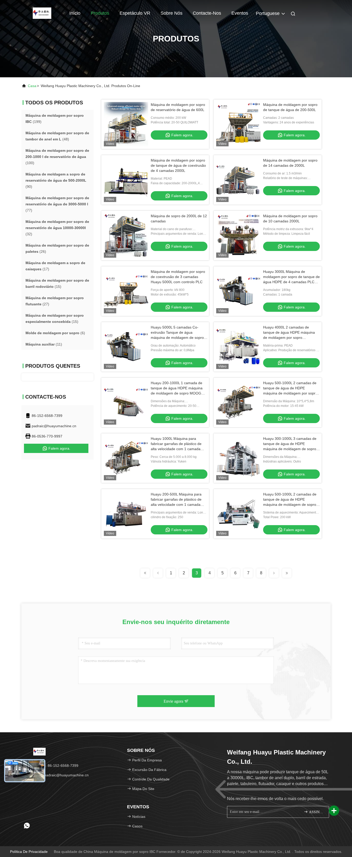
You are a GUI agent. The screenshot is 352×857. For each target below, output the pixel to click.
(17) (55, 266)
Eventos (239, 13)
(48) (57, 136)
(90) (56, 180)
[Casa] (42, 13)
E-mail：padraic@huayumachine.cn (59, 775)
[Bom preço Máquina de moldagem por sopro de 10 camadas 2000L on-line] (238, 235)
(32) (57, 228)
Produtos (100, 13)
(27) (55, 301)
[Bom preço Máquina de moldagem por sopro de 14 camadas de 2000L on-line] (238, 180)
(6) (55, 333)
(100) (57, 156)
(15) (57, 283)
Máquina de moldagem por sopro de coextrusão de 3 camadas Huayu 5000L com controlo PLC (178, 277)
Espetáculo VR (135, 13)
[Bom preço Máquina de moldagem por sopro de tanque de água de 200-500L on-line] (238, 124)
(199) (55, 118)
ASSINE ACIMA (316, 812)
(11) (44, 344)
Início (74, 13)
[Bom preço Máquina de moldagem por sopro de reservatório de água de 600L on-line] (126, 124)
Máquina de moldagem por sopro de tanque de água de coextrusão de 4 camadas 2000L (178, 165)
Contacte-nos (207, 13)
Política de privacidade (29, 852)
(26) (57, 248)
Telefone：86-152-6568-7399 (53, 765)
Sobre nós (171, 13)
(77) (57, 204)
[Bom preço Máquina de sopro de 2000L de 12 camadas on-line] (126, 235)
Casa (32, 86)
